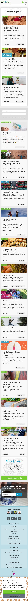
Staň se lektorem (14, 550)
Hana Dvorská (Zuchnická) (18, 286)
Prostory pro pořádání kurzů (14, 541)
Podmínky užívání (14, 560)
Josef (12, 515)
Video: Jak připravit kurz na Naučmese (14, 552)
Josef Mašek (21, 177)
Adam (19, 515)
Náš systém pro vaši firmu (14, 538)
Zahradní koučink (8, 275)
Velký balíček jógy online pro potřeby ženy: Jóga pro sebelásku (11, 353)
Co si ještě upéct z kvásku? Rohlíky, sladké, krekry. (11, 250)
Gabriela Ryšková (20, 367)
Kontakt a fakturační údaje (14, 543)
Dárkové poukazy (14, 557)
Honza (16, 515)
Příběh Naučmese (14, 533)
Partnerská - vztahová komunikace (9, 220)
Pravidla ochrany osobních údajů (14, 567)
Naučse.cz (5, 2)
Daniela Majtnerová (19, 147)
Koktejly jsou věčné (9, 59)
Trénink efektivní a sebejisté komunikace (11, 383)
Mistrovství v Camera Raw (10, 192)
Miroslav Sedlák (20, 101)
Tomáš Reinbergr (20, 424)
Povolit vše (14, 591)
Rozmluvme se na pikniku (10, 301)
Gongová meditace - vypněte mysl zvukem (11, 410)
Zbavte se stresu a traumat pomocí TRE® (11, 88)
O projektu (14, 526)
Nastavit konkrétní (14, 596)
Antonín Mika (21, 204)
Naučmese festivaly (14, 536)
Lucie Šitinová (20, 44)
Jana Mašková (21, 234)
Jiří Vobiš (22, 454)
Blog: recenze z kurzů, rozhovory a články (14, 529)
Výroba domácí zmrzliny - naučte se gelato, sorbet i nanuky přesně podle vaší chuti (11, 29)
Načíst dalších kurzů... (14, 478)
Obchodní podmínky (14, 562)
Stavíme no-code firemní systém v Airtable (10, 439)
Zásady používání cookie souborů (14, 564)
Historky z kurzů (14, 531)
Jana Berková (21, 260)
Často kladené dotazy (14, 555)
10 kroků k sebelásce (9, 328)
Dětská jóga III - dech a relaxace (9, 133)
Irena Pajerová (21, 313)
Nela (8, 515)
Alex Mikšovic (20, 73)
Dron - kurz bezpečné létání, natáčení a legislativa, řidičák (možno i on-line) (11, 163)
